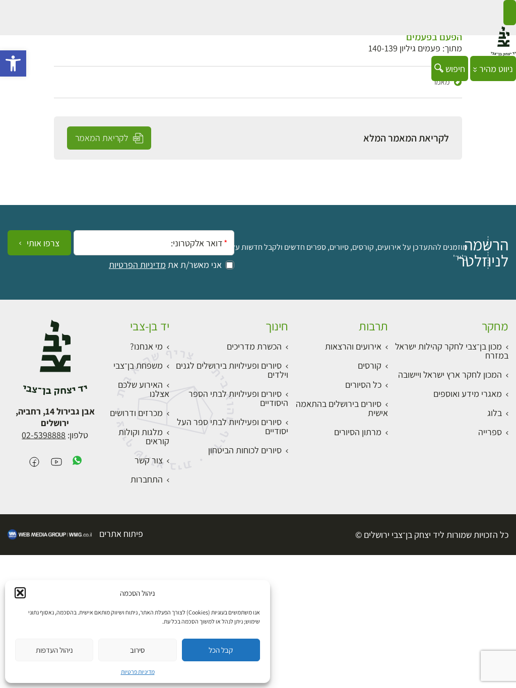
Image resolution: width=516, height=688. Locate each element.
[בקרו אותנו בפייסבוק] (34, 462)
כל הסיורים (363, 384)
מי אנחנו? (146, 346)
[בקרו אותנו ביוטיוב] (56, 462)
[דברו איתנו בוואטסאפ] (77, 462)
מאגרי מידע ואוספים (467, 393)
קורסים (369, 365)
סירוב (137, 650)
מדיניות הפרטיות (137, 264)
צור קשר (149, 460)
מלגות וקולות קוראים (143, 436)
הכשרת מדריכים (254, 346)
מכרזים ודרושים (136, 413)
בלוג (494, 413)
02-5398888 (44, 435)
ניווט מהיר (495, 69)
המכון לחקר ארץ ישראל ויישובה (450, 374)
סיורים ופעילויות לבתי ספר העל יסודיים (232, 426)
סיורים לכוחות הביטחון (245, 450)
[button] (13, 63)
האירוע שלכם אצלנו (143, 389)
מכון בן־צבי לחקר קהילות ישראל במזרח (451, 350)
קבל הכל (221, 650)
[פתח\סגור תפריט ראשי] (509, 12)
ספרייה (490, 432)
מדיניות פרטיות (138, 671)
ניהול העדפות (54, 650)
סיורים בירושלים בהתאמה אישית (342, 408)
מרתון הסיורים (357, 432)
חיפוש (454, 69)
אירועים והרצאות (353, 346)
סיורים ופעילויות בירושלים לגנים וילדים (232, 370)
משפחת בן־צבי (138, 365)
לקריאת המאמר (102, 138)
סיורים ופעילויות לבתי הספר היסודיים (238, 398)
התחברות (147, 479)
